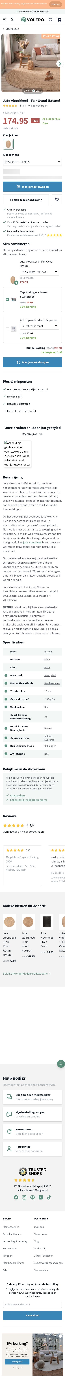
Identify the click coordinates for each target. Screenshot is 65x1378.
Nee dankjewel (17, 1368)
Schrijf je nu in (17, 1362)
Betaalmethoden (12, 1234)
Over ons (39, 1226)
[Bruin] (8, 144)
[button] (17, 454)
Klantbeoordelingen (13, 1262)
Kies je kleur (11, 135)
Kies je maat (11, 154)
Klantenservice (11, 1226)
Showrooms (40, 1234)
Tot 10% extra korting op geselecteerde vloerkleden (24, 3)
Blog (36, 1241)
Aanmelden (32, 1315)
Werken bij (39, 1248)
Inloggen (7, 1255)
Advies (6, 1270)
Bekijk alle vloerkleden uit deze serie (25, 973)
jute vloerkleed (32, 542)
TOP (61, 1064)
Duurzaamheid (41, 1270)
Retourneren (10, 1248)
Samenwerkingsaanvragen (48, 1262)
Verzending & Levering (15, 1241)
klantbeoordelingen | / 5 (32, 1186)
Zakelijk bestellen (43, 1255)
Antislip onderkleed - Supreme (38, 320)
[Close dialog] (60, 1336)
